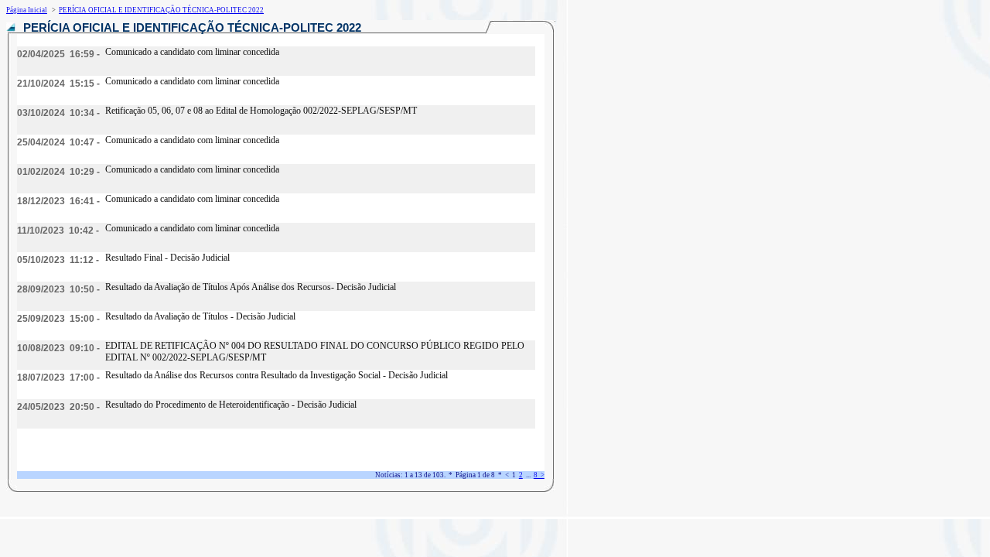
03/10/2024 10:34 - (58, 113)
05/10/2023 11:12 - (58, 260)
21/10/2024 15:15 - (58, 83)
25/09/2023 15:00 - (58, 318)
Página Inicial (26, 10)
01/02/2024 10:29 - (58, 171)
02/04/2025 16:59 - (58, 54)
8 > (539, 475)
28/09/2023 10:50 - (58, 289)
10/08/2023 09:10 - (58, 348)
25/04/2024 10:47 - (58, 142)
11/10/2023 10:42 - (58, 230)
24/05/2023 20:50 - (58, 407)
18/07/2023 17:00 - (58, 377)
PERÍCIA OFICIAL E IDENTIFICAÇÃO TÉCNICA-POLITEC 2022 (161, 10)
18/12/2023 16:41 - (58, 201)
